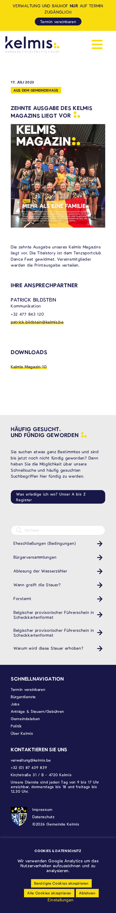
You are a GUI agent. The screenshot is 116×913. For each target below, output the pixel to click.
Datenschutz (43, 816)
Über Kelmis (22, 733)
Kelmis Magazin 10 (29, 366)
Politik (16, 726)
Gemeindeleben (25, 718)
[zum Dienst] (98, 543)
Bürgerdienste (23, 696)
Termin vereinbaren (58, 21)
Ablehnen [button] (87, 893)
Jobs (15, 704)
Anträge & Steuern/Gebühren (37, 711)
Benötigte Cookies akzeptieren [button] (61, 883)
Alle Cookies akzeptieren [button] (49, 893)
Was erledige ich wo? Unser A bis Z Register (51, 497)
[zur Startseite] (32, 44)
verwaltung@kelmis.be (31, 760)
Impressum (42, 809)
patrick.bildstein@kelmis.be (37, 321)
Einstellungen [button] (60, 899)
